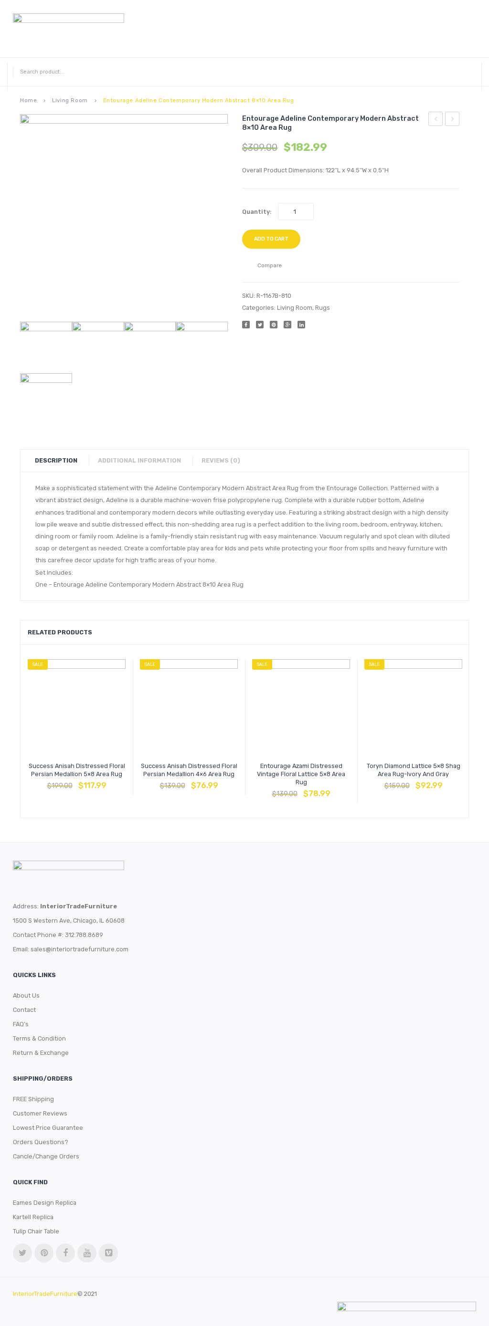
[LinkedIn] (301, 324)
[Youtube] (86, 1253)
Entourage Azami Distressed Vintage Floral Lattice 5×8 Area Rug (301, 774)
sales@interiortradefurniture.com (79, 949)
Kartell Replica (33, 1217)
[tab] (61, 461)
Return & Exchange (41, 1052)
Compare (76, 780)
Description (56, 460)
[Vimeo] (108, 1253)
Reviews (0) (221, 460)
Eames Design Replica (44, 1202)
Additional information (139, 460)
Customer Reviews (40, 1113)
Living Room (69, 100)
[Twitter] (260, 324)
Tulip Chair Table (36, 1231)
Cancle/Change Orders (46, 1156)
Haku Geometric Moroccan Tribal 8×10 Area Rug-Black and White (436, 120)
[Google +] (287, 324)
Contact (24, 1009)
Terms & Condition (39, 1038)
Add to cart (271, 239)
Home (28, 100)
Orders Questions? (40, 1142)
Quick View (99, 780)
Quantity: (257, 211)
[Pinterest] (273, 324)
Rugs (322, 307)
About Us (26, 995)
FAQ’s (21, 1024)
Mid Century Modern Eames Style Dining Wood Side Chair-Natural (452, 120)
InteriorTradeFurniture (45, 1293)
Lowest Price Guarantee (48, 1127)
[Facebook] (246, 324)
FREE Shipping (33, 1099)
